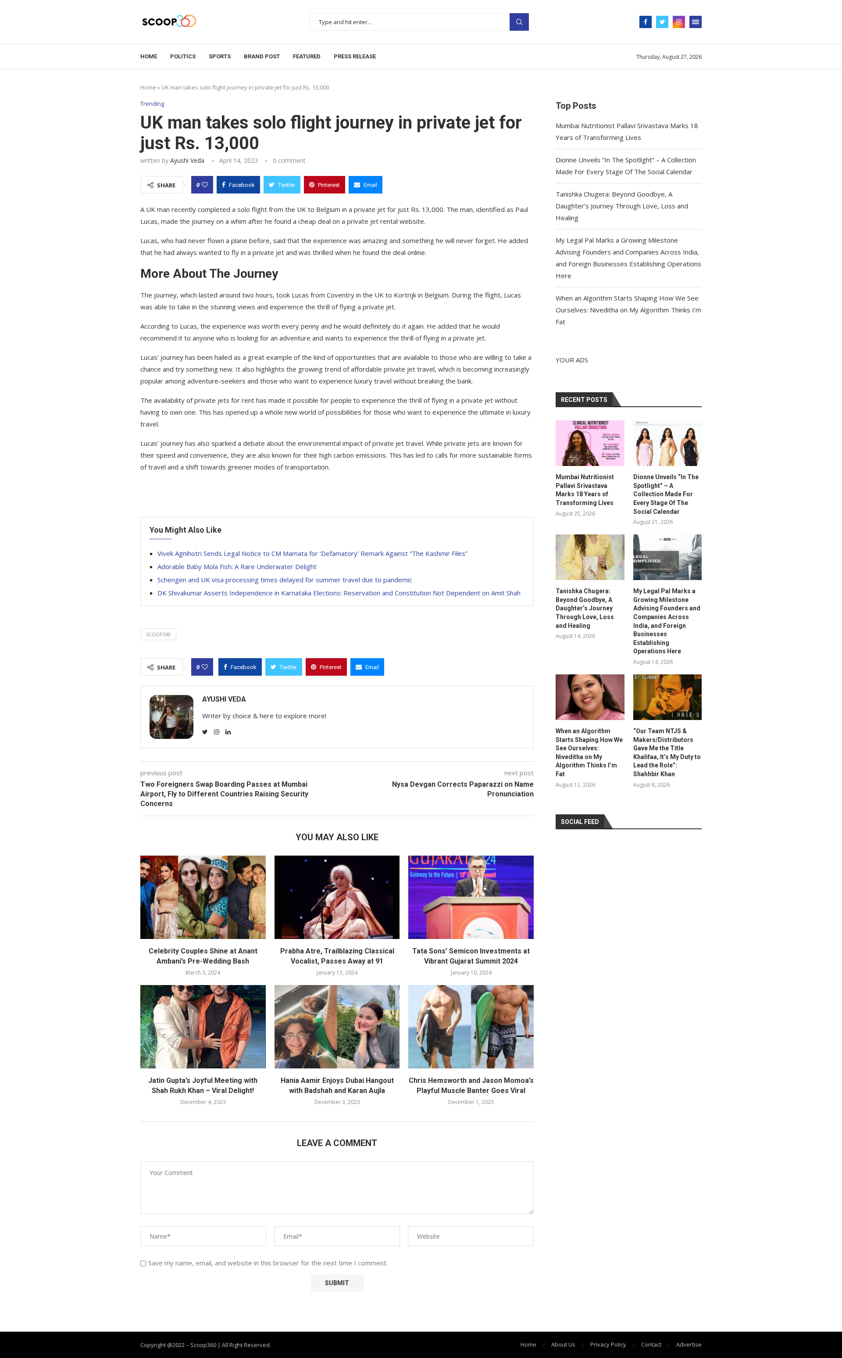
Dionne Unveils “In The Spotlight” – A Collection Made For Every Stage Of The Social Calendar (666, 494)
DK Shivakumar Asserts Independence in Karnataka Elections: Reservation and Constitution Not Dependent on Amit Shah (339, 592)
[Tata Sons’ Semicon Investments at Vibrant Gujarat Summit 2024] (471, 897)
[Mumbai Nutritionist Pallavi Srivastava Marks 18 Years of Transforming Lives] (590, 443)
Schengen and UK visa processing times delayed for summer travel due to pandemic (284, 579)
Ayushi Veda (187, 160)
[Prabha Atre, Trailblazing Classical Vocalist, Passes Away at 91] (337, 897)
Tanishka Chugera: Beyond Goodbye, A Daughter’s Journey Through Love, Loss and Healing (622, 206)
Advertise (689, 1344)
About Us (563, 1344)
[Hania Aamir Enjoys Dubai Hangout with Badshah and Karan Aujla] (337, 1026)
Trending (152, 103)
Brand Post (262, 56)
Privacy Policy (608, 1344)
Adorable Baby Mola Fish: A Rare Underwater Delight (237, 566)
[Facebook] (645, 22)
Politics (183, 56)
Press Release (355, 56)
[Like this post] (205, 184)
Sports (220, 56)
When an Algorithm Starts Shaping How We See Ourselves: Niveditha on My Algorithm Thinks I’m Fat (628, 310)
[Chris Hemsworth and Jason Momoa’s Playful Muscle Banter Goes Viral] (471, 1026)
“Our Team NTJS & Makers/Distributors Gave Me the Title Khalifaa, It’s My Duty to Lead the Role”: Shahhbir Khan (667, 752)
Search (519, 22)
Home (148, 56)
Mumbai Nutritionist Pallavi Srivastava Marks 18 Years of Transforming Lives (585, 489)
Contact (651, 1344)
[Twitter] (662, 22)
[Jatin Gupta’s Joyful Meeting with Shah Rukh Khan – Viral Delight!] (203, 1026)
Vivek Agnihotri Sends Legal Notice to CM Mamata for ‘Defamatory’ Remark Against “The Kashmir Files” (312, 553)
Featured (307, 56)
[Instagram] (679, 22)
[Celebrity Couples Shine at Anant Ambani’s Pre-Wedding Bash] (203, 897)
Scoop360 (158, 634)
